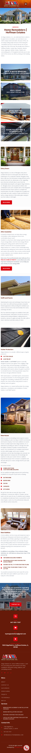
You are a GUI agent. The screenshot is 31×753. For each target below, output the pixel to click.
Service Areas (5, 691)
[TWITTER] (4, 672)
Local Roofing (15, 111)
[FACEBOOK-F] (1, 672)
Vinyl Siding (15, 90)
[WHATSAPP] (10, 672)
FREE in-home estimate (8, 259)
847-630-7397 (19, 596)
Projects (4, 694)
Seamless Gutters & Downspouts (15, 131)
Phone (15, 620)
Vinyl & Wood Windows (15, 72)
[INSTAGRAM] (7, 672)
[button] (25, 4)
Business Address (15, 643)
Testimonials (5, 697)
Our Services (5, 688)
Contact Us (5, 685)
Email (15, 632)
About (3, 682)
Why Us (3, 700)
